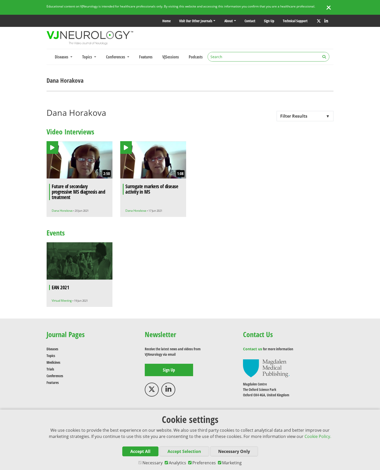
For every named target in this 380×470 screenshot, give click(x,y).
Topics (51, 355)
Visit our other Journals (195, 20)
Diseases (52, 348)
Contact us (252, 348)
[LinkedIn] (326, 21)
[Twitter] (318, 21)
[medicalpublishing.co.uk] (266, 368)
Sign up (269, 20)
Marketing (232, 463)
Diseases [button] (62, 57)
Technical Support (295, 20)
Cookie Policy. (318, 436)
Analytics (177, 463)
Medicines (53, 362)
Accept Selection (184, 451)
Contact (250, 20)
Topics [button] (87, 57)
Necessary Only (234, 451)
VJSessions (170, 57)
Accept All (140, 451)
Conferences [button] (116, 57)
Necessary (152, 463)
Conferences (55, 375)
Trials (50, 369)
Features (146, 57)
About (228, 20)
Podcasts (196, 57)
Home (166, 20)
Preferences (204, 463)
